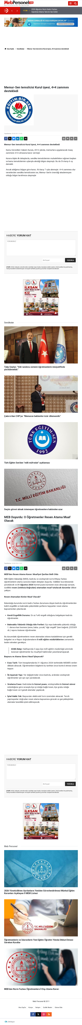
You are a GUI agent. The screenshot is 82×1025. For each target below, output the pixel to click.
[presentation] (12, 10)
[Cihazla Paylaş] (25, 138)
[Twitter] (10, 138)
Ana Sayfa (10, 49)
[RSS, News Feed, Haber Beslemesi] (49, 1014)
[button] (67, 138)
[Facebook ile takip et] (33, 1014)
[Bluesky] (13, 138)
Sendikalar (20, 49)
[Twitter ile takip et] (38, 1014)
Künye (31, 1007)
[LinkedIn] (17, 138)
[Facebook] (6, 138)
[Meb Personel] (19, 3)
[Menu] (70, 3)
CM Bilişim (11, 1022)
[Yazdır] (63, 138)
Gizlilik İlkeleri (47, 1007)
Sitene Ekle (58, 1007)
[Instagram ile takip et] (43, 1014)
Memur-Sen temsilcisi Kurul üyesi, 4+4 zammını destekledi (48, 49)
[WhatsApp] (21, 138)
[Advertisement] (41, 69)
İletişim (37, 1007)
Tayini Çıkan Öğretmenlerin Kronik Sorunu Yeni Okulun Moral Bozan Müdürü (43, 10)
